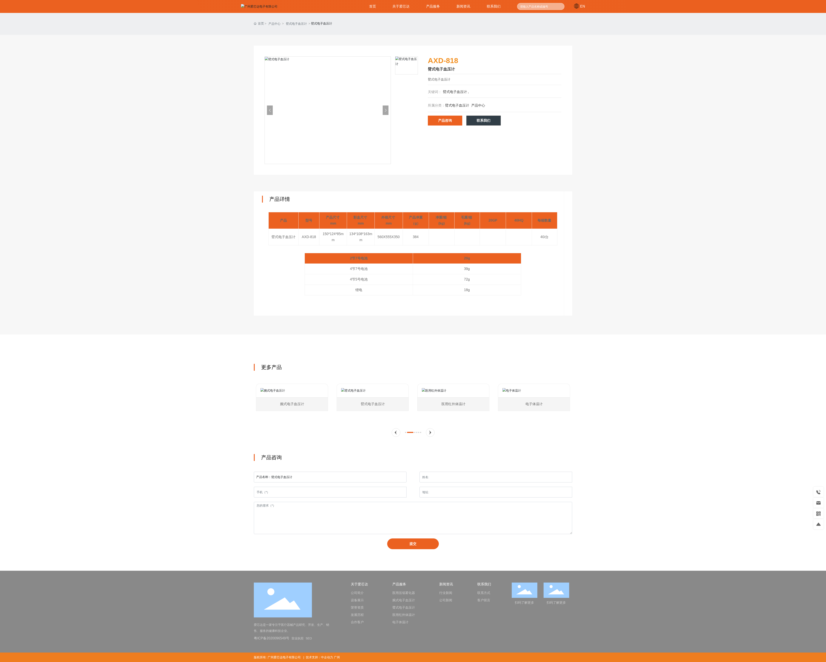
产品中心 (274, 23)
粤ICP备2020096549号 (271, 638)
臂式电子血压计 (296, 23)
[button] (396, 432)
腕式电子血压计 (292, 404)
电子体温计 (534, 404)
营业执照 (297, 638)
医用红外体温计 (453, 404)
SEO (309, 638)
